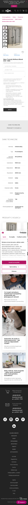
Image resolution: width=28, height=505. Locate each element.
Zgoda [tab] (4, 237)
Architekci (14, 444)
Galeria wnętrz (14, 433)
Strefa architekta (14, 488)
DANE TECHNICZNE (14, 125)
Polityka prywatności (12, 80)
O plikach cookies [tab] (21, 237)
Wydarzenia (14, 441)
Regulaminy (14, 459)
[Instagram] (11, 421)
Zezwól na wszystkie (14, 262)
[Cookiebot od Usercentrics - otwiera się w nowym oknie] (20, 233)
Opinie (14, 480)
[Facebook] (5, 421)
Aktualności (14, 452)
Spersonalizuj (13, 266)
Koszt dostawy (14, 464)
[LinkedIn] (14, 427)
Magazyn (14, 436)
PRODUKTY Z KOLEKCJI (14, 128)
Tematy (14, 446)
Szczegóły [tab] (12, 237)
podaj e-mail (8, 69)
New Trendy (6, 55)
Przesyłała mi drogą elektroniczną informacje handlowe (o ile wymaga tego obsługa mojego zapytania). (14, 90)
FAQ (14, 493)
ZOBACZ (14, 6)
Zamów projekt (14, 482)
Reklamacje (14, 470)
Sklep (14, 438)
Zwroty (14, 467)
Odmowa (14, 271)
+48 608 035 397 (16, 408)
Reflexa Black (17, 55)
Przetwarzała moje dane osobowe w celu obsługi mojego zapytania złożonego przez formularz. (14, 86)
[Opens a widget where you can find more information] (21, 502)
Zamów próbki (14, 485)
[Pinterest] (23, 421)
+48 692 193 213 (16, 395)
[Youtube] (17, 421)
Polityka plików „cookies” (14, 472)
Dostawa (14, 462)
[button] (5, 27)
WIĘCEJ (23, 106)
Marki (14, 449)
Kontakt (14, 456)
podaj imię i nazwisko (10, 66)
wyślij (10, 109)
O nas (14, 491)
